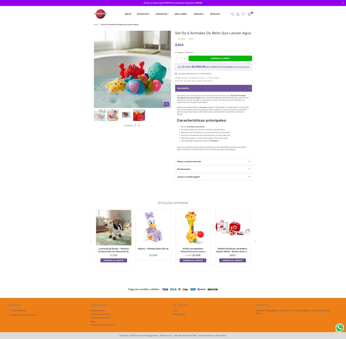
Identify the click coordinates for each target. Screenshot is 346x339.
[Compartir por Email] (139, 125)
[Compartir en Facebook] (135, 125)
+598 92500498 (18, 310)
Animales (187, 81)
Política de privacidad (100, 314)
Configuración (179, 314)
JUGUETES (143, 14)
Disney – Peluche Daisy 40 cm (153, 248)
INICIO (128, 14)
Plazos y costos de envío (189, 161)
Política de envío (98, 310)
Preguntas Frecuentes (100, 318)
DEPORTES (162, 14)
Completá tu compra (197, 78)
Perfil (175, 310)
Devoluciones (183, 169)
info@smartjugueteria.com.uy (24, 315)
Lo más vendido (212, 78)
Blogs (93, 321)
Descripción (183, 88)
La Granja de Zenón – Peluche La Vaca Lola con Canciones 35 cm (113, 250)
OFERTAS (215, 14)
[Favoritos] (243, 14)
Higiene (200, 81)
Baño (194, 81)
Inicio (96, 24)
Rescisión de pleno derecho (103, 325)
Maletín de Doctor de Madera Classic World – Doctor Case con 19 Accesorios (232, 250)
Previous (96, 69)
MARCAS (199, 14)
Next (168, 69)
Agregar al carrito (114, 259)
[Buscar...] (232, 14)
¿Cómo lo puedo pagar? (188, 177)
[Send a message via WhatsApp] (340, 328)
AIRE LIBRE (180, 14)
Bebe (185, 78)
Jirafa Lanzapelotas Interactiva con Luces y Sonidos (193, 250)
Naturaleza (208, 81)
